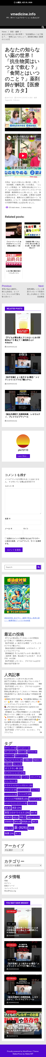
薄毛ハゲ (8, 828)
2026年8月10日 (11, 384)
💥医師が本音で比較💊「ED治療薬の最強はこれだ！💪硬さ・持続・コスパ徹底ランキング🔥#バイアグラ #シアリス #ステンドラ (23, 701)
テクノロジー (11, 781)
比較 (23, 817)
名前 (8, 519)
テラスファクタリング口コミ (18, 785)
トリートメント (23, 790)
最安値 (8, 817)
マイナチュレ (35, 799)
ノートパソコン (10, 794)
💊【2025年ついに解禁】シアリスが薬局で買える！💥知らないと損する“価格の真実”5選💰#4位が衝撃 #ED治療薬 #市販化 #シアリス (22, 719)
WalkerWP (29, 1054)
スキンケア (35, 777)
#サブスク (32, 752)
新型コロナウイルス (17, 812)
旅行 (34, 813)
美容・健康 (33, 97)
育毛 (17, 822)
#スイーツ (9, 756)
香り (18, 833)
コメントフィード (11, 888)
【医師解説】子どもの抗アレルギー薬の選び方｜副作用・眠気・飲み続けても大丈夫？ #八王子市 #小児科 (22, 655)
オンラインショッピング (15, 773)
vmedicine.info (23, 14)
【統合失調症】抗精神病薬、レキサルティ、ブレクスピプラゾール (22, 415)
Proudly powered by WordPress (19, 1051)
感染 (16, 807)
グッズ (25, 777)
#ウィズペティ (11, 752)
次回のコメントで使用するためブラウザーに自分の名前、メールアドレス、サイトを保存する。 (23, 541)
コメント (9, 486)
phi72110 (9, 97)
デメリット (10, 790)
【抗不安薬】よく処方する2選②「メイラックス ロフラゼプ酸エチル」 (22, 378)
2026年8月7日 (13, 1036)
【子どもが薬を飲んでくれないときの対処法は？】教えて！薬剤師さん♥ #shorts (22, 340)
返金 (31, 828)
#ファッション (21, 755)
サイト (25, 529)
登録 (6, 881)
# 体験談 (28, 760)
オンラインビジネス (12, 777)
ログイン (7, 883)
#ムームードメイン (13, 760)
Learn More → (23, 456)
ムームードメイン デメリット (16, 803)
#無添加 (37, 760)
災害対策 (9, 822)
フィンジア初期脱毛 (16, 798)
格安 (15, 817)
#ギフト (22, 752)
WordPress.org (10, 891)
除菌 (9, 833)
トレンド (35, 790)
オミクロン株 (14, 768)
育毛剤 (26, 821)
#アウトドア (10, 748)
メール (8, 529)
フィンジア (24, 794)
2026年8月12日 (11, 347)
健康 (7, 808)
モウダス (32, 803)
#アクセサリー (24, 748)
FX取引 (8, 764)
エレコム (18, 764)
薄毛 (35, 821)
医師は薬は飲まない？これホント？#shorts (21, 691)
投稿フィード (9, 886)
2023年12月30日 (22, 97)
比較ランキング (33, 817)
